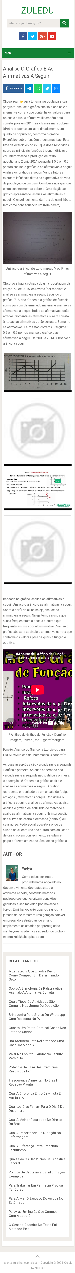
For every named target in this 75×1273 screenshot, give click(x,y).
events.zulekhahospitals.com (21, 1262)
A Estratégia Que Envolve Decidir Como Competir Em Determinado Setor (34, 975)
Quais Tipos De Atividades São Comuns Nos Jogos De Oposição (34, 1003)
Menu (8, 53)
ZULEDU (37, 10)
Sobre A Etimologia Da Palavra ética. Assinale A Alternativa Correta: (36, 990)
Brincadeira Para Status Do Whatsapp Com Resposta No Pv (37, 1017)
